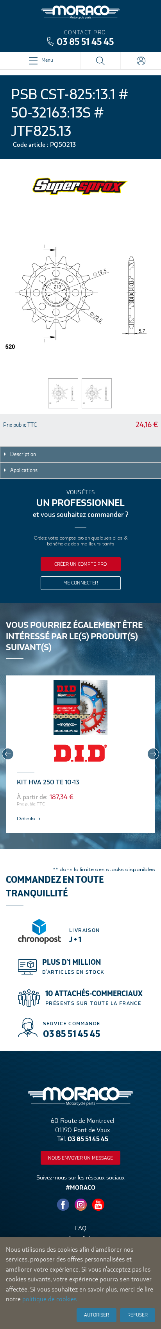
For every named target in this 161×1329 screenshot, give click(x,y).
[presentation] (8, 754)
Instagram (80, 1204)
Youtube (98, 1204)
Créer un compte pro (80, 564)
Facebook (63, 1204)
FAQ (80, 1228)
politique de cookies (49, 1299)
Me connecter (80, 583)
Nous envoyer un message (80, 1158)
